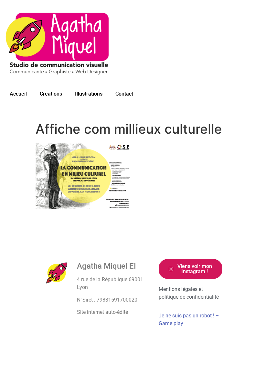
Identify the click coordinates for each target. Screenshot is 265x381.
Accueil (18, 94)
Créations (51, 94)
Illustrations (88, 94)
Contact (124, 94)
